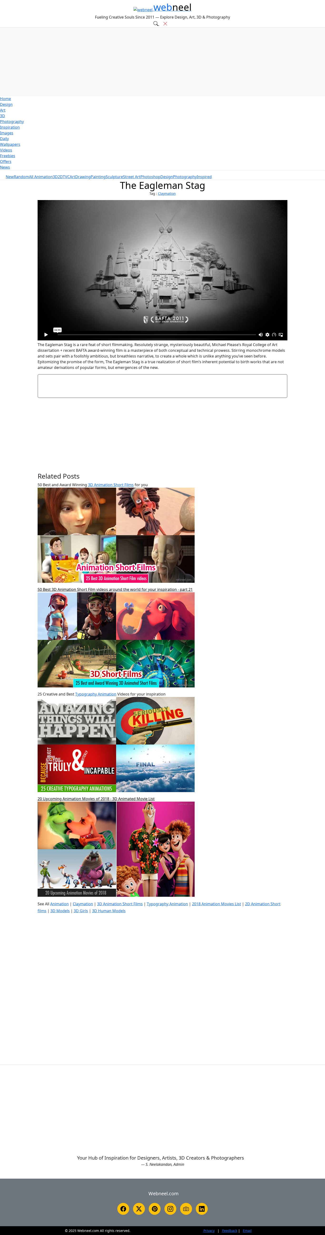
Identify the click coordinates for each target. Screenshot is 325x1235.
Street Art (131, 176)
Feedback (229, 1230)
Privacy (209, 1230)
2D (60, 176)
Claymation (167, 193)
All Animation (41, 176)
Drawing (83, 176)
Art (2, 110)
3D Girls (81, 910)
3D (2, 115)
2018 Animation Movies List (216, 904)
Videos (6, 150)
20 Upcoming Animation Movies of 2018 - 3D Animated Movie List (96, 798)
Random (21, 176)
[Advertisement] (162, 61)
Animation (59, 904)
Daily (4, 138)
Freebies (7, 155)
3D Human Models (109, 910)
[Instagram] (170, 1209)
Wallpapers (10, 144)
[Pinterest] (155, 1209)
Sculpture (114, 176)
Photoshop (150, 176)
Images (6, 133)
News (5, 167)
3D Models (60, 910)
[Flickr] (186, 1209)
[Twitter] (139, 1209)
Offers (5, 161)
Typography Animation (95, 694)
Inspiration (10, 127)
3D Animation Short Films (111, 484)
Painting (98, 176)
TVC (66, 176)
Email (247, 1230)
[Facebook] (123, 1209)
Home (5, 98)
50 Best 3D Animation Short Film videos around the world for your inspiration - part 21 (115, 589)
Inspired (204, 176)
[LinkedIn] (202, 1209)
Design (6, 104)
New (10, 176)
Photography (12, 121)
